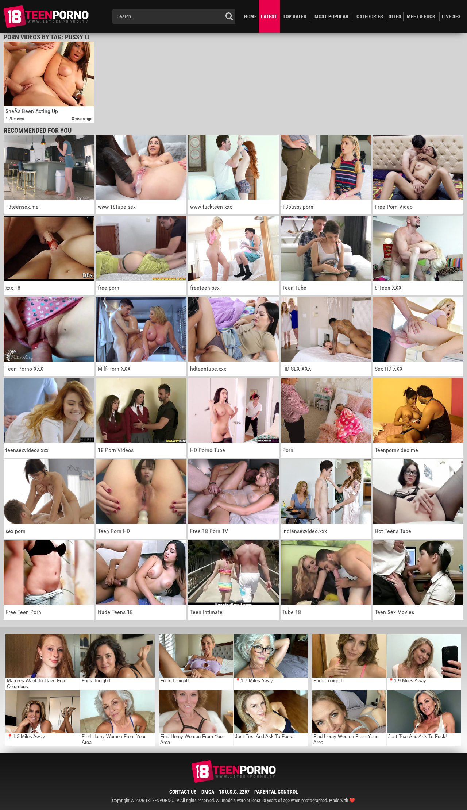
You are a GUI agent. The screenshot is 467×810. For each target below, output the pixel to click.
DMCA (207, 791)
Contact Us (183, 791)
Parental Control (276, 791)
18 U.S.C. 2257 (234, 791)
